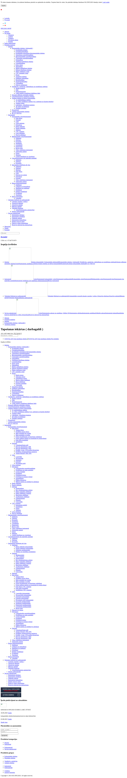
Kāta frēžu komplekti (22, 440)
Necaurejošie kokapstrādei (23, 595)
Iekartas (6, 742)
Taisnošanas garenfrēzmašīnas (24, 55)
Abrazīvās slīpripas (17, 203)
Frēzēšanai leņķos (21, 475)
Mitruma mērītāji (17, 206)
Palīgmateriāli (8, 767)
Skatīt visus (4, 722)
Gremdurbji (19, 145)
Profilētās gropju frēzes (22, 432)
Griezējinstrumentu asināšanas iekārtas (23, 96)
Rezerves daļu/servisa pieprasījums (22, 225)
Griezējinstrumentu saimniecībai (25, 210)
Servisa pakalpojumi (14, 213)
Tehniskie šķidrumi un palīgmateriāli (18, 200)
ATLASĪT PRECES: (7, 333)
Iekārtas (10, 46)
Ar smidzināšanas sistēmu (23, 100)
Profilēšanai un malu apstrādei (24, 470)
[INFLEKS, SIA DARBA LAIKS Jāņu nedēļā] (4, 706)
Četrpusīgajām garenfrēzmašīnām (25, 468)
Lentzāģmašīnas (20, 63)
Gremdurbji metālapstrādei (23, 606)
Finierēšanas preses (21, 378)
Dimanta (18, 500)
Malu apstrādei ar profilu (23, 435)
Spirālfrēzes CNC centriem (23, 590)
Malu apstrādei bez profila (23, 433)
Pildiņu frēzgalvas (21, 480)
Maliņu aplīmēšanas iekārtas (24, 68)
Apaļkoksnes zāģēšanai (22, 497)
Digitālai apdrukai (21, 108)
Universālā (19, 385)
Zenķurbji (18, 460)
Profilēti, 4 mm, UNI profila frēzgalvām (27, 450)
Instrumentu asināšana (18, 216)
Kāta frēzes (19, 118)
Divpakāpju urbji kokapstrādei (24, 600)
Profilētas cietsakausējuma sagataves (26, 452)
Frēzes (17, 153)
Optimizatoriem (20, 498)
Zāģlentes (18, 138)
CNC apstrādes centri (22, 73)
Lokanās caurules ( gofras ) (20, 201)
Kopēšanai (19, 473)
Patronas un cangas (21, 175)
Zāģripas (18, 130)
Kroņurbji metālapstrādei (23, 601)
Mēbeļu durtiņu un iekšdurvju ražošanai (27, 482)
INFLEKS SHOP (6, 28)
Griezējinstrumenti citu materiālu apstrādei (24, 158)
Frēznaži (18, 120)
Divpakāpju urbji (21, 463)
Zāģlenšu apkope (17, 218)
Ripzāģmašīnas (20, 80)
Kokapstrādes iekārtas (10, 756)
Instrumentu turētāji (21, 505)
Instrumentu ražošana (18, 215)
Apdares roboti (20, 103)
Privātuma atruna (13, 40)
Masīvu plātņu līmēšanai (23, 380)
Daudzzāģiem (20, 488)
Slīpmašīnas (19, 66)
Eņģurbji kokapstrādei (22, 598)
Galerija (10, 36)
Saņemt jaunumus (9, 772)
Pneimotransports (21, 91)
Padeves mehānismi (21, 85)
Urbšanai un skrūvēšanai (23, 186)
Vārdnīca (11, 38)
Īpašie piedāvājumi (9, 43)
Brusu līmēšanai (20, 382)
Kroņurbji (18, 141)
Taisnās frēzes (20, 430)
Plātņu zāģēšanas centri (22, 71)
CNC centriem (20, 131)
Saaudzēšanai (20, 478)
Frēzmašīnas (19, 60)
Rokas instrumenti (17, 196)
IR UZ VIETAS (16, 113)
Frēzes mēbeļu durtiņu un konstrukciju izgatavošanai (31, 438)
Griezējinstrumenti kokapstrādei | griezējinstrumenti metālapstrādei (53, 279)
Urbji (17, 121)
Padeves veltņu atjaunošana (20, 223)
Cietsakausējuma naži (22, 445)
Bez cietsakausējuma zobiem (24, 490)
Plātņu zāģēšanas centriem (23, 493)
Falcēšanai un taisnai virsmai (24, 477)
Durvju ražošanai (21, 135)
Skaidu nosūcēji (20, 88)
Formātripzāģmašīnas (22, 51)
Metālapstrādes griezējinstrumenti (21, 136)
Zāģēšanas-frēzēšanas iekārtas (24, 61)
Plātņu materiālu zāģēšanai (23, 492)
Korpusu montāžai (21, 383)
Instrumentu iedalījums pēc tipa (21, 165)
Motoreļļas (7, 226)
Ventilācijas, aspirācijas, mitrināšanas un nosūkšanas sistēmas (30, 86)
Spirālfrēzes (19, 442)
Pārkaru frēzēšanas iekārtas (23, 70)
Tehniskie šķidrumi (17, 208)
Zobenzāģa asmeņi (21, 151)
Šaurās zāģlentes (20, 128)
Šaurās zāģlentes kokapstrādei (24, 548)
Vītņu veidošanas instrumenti (24, 150)
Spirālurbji (19, 143)
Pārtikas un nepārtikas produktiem (26, 552)
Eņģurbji (18, 462)
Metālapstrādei (20, 555)
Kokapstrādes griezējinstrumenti (21, 116)
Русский (7, 20)
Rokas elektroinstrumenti (19, 183)
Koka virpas (19, 65)
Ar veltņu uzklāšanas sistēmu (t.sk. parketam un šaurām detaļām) (34, 101)
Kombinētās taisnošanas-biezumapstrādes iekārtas (30, 53)
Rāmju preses (20, 375)
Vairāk (10, 713)
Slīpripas (18, 155)
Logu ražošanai (20, 133)
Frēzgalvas (19, 125)
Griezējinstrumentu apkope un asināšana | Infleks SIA (54, 313)
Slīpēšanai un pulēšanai (22, 188)
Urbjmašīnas (19, 83)
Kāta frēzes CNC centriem (23, 587)
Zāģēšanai (19, 185)
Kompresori (15, 110)
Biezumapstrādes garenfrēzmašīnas (26, 56)
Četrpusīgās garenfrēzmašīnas (24, 58)
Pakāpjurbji (19, 146)
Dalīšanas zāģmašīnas (22, 78)
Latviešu (6, 18)
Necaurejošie (19, 458)
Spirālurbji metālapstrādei (23, 603)
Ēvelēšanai (19, 193)
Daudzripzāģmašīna (21, 81)
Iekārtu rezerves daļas (18, 221)
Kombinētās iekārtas (22, 50)
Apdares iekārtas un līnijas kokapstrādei (23, 98)
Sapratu (3, 5)
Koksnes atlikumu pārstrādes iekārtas (23, 95)
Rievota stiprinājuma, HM (23, 447)
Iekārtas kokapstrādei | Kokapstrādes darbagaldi (45, 262)
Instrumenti (11, 115)
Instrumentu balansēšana (19, 220)
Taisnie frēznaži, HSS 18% (23, 453)
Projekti (10, 41)
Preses (17, 75)
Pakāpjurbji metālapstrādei (23, 605)
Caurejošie (19, 457)
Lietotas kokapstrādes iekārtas (20, 111)
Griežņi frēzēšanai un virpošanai (25, 156)
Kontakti (7, 230)
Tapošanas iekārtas (21, 76)
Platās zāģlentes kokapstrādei (24, 547)
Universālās (19, 502)
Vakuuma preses (20, 377)
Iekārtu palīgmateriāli (18, 211)
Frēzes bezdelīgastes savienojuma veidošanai (29, 437)
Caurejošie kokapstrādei (23, 593)
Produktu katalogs (9, 45)
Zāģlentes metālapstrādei (23, 550)
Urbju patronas (20, 123)
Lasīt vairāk (106, 2)
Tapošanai (19, 195)
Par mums (7, 33)
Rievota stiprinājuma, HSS (23, 448)
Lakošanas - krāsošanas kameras (25, 105)
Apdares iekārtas (9, 763)
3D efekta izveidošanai (22, 106)
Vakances (11, 35)
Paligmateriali (8, 747)
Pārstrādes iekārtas (9, 758)
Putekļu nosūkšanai (21, 191)
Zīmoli (6, 228)
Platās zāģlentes (20, 126)
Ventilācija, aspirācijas (10, 761)
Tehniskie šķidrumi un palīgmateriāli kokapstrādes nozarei (65, 296)
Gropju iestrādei (20, 472)
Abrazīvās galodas (17, 205)
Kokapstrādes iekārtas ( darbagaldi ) (22, 48)
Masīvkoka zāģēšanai (22, 495)
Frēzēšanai (19, 190)
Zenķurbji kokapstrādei (22, 597)
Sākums (6, 31)
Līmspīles (18, 198)
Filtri (17, 90)
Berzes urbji (19, 148)
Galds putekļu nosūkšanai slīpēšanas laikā (28, 93)
